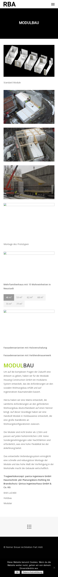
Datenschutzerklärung (32, 572)
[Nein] (54, 567)
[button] (53, 4)
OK (17, 572)
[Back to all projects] (29, 526)
